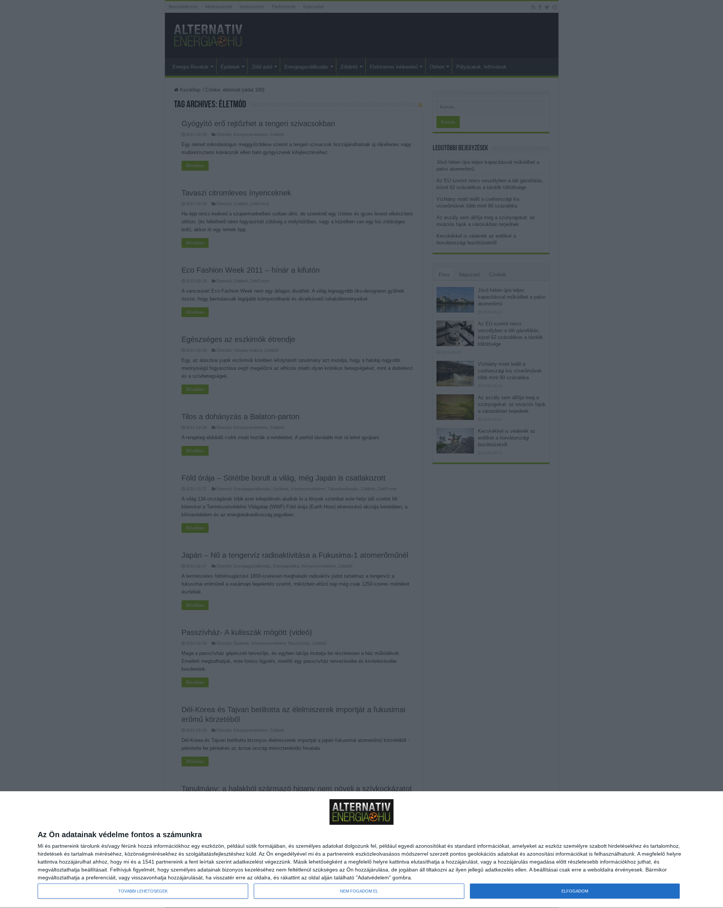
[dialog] (361, 850)
